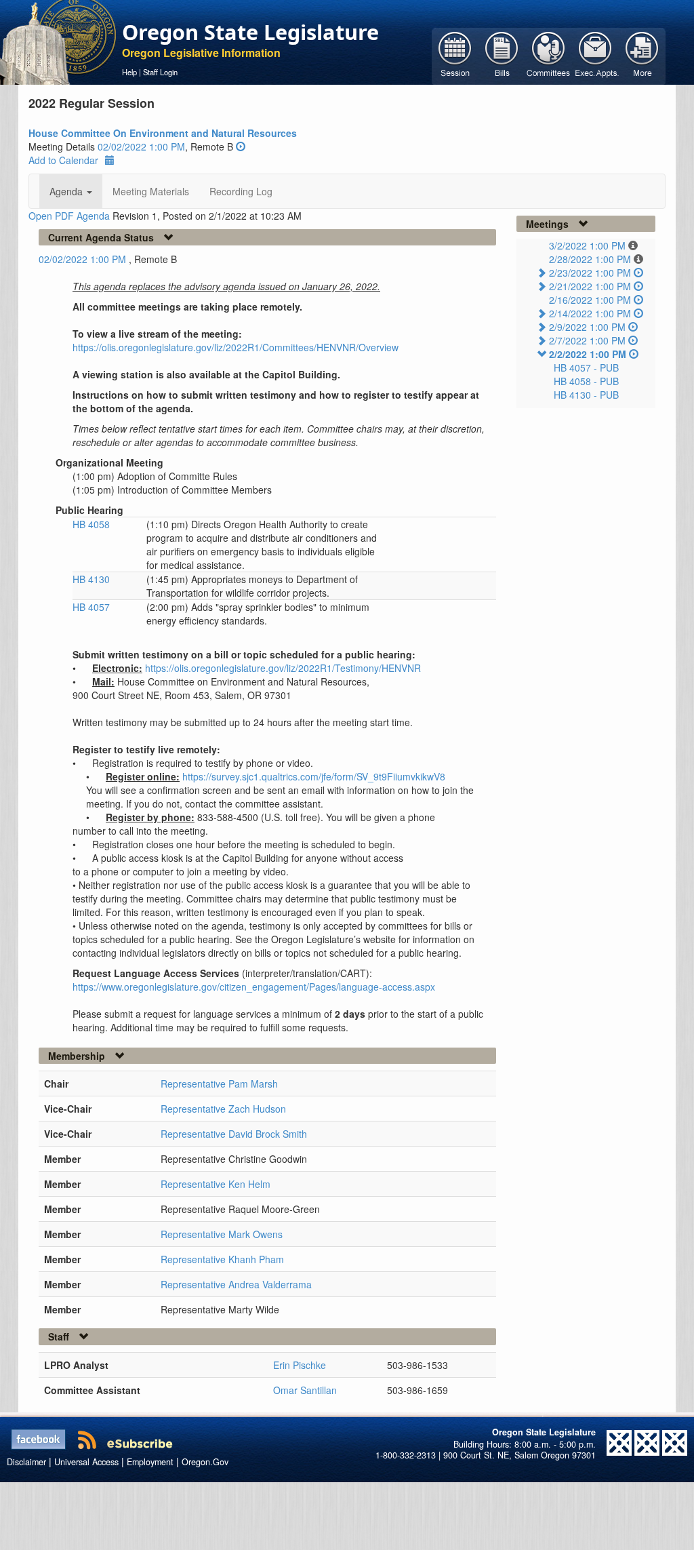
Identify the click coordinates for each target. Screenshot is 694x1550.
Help (129, 71)
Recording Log (240, 191)
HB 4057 (91, 607)
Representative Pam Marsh (219, 1083)
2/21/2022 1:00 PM (590, 286)
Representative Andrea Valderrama (236, 1284)
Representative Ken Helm (215, 1184)
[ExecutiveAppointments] (595, 55)
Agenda (67, 191)
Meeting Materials (151, 191)
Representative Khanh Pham (222, 1259)
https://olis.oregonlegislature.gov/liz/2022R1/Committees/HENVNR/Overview (236, 347)
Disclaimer (26, 1462)
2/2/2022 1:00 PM (587, 354)
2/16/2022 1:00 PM (590, 299)
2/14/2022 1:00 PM (590, 313)
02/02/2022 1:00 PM (141, 146)
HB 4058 (91, 524)
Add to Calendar (63, 160)
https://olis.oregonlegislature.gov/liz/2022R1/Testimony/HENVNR (283, 668)
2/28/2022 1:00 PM (590, 259)
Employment (150, 1462)
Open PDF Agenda (69, 215)
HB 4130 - (586, 394)
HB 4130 (91, 579)
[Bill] (501, 55)
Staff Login (160, 71)
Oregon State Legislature (250, 32)
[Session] (455, 55)
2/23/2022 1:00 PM (590, 272)
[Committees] (548, 55)
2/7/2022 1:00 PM (587, 340)
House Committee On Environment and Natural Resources (162, 133)
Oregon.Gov (205, 1462)
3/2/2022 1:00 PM (587, 245)
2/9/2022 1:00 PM (587, 327)
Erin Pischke (299, 1365)
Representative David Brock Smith (234, 1133)
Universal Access (86, 1462)
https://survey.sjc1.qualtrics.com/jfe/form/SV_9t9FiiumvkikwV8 (313, 776)
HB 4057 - (586, 367)
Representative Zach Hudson (223, 1108)
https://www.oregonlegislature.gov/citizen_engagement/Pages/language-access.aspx (254, 986)
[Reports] (642, 55)
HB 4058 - (586, 381)
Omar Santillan (305, 1390)
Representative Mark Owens (222, 1234)
